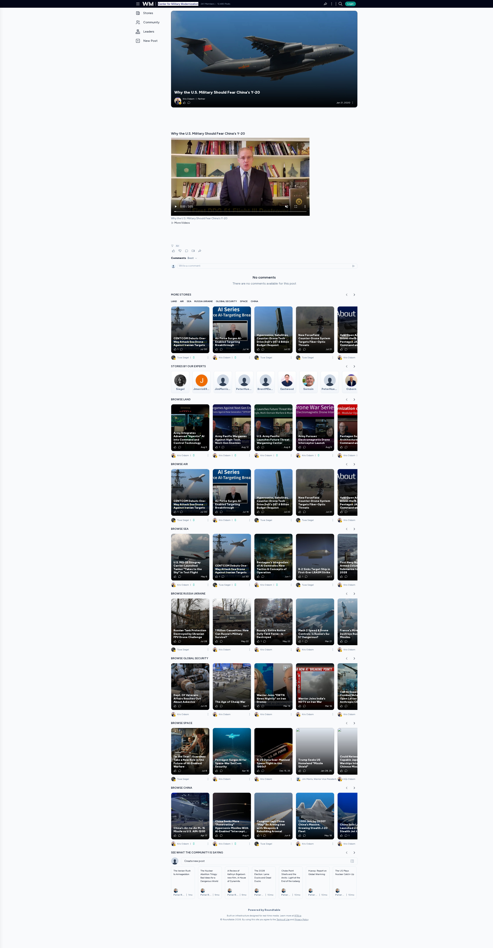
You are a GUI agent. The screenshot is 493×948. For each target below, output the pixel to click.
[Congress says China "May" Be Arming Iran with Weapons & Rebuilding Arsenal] (273, 816)
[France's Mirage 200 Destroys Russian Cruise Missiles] (357, 622)
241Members (207, 4)
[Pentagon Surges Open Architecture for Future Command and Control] (357, 427)
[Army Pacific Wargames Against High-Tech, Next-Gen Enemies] (232, 427)
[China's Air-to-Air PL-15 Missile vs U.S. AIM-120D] (190, 816)
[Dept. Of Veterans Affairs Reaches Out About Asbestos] (190, 686)
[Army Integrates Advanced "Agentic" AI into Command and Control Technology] (190, 427)
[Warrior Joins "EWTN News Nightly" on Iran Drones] (273, 686)
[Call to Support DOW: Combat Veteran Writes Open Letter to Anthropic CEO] (357, 686)
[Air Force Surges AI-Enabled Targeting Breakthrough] (232, 329)
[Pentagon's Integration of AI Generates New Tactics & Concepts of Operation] (273, 557)
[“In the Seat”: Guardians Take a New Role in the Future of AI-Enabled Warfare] (190, 751)
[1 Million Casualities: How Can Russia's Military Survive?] (232, 622)
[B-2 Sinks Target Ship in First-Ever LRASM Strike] (315, 557)
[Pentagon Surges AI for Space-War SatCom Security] (232, 751)
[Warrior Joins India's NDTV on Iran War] (315, 686)
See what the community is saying (197, 852)
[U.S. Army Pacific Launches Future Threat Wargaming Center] (273, 427)
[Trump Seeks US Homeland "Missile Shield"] (315, 751)
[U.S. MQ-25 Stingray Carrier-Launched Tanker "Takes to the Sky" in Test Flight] (190, 557)
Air (177, 245)
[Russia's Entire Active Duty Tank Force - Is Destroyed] (273, 622)
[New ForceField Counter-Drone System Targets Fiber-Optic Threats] (315, 329)
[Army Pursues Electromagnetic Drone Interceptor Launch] (315, 427)
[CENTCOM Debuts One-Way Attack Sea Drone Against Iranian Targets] (190, 329)
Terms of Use (283, 919)
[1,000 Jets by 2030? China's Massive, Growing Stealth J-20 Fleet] (315, 816)
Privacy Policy (302, 919)
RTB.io (297, 915)
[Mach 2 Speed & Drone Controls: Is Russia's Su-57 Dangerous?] (315, 622)
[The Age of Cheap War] (232, 686)
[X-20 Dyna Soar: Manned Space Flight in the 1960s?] (273, 751)
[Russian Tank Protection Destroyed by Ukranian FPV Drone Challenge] (190, 622)
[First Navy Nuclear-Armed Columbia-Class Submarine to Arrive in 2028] (357, 557)
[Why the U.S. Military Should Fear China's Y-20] (264, 59)
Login (350, 4)
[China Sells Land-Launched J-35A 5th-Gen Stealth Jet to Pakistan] (357, 816)
